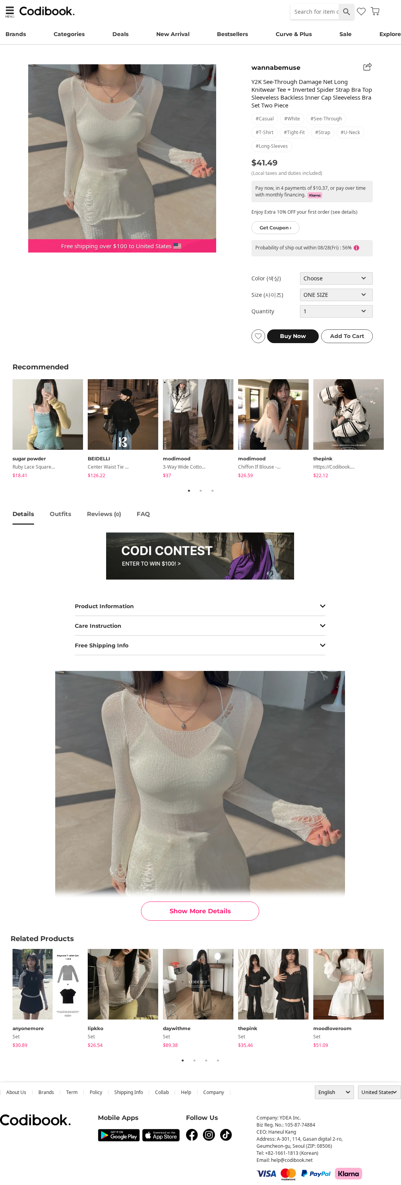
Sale (346, 34)
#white (292, 118)
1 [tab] (189, 490)
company (213, 1092)
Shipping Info (128, 1092)
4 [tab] (218, 1060)
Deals (120, 34)
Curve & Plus (294, 34)
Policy (96, 1092)
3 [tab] (212, 490)
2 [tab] (200, 490)
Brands (15, 34)
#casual (265, 118)
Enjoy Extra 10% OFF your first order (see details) (304, 212)
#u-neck (350, 132)
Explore (390, 34)
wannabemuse (275, 67)
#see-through (326, 118)
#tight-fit (294, 132)
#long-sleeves (272, 146)
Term (72, 1092)
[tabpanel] (50, 430)
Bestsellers (232, 34)
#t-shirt (264, 132)
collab (162, 1092)
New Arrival (173, 34)
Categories (69, 34)
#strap (322, 132)
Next (394, 430)
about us (16, 1092)
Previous (7, 430)
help (186, 1092)
